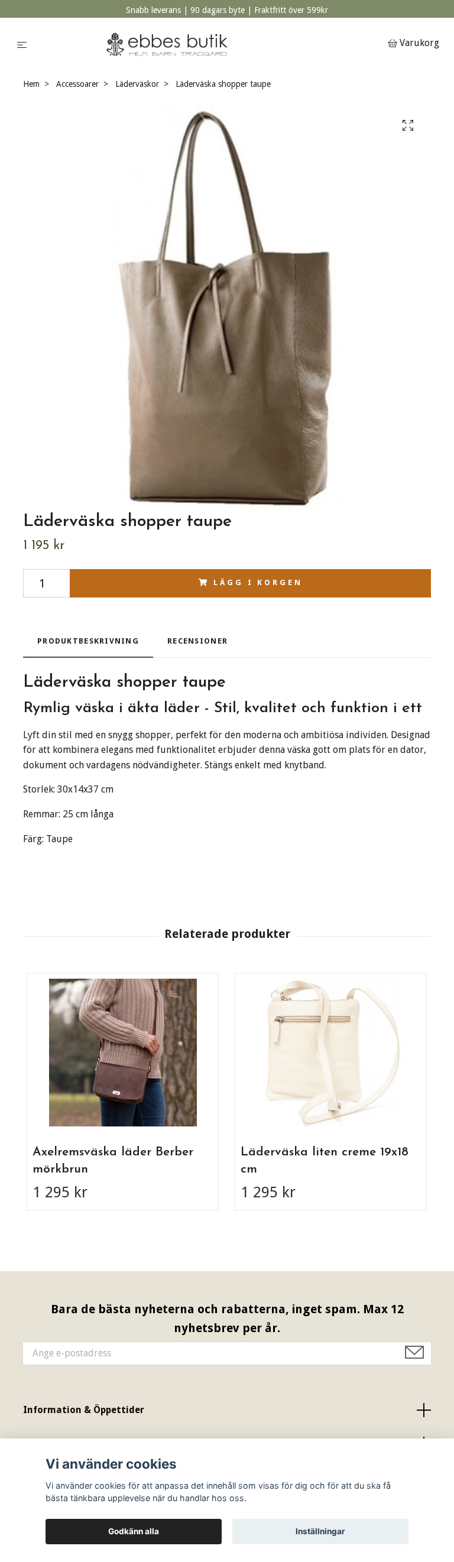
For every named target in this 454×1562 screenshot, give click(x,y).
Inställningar (320, 1531)
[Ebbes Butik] (209, 44)
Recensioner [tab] (197, 641)
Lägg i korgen (257, 582)
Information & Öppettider (83, 1409)
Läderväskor (137, 84)
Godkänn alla (133, 1531)
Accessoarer (77, 84)
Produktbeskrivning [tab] (88, 641)
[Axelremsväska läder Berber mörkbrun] (123, 1052)
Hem (31, 84)
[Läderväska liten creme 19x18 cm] (331, 1052)
